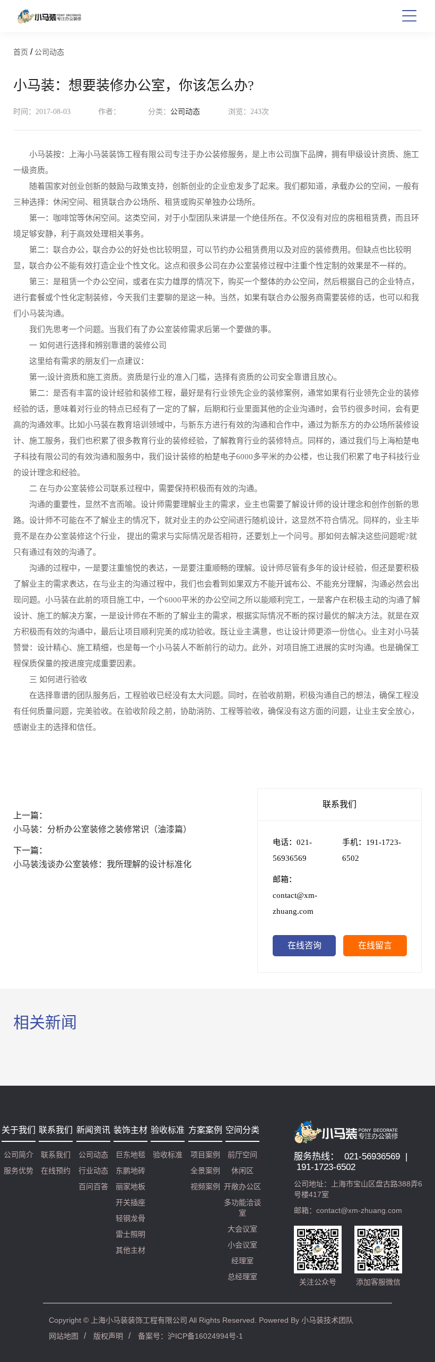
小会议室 (242, 1245)
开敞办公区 (242, 1186)
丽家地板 (130, 1186)
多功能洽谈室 (242, 1207)
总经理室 (242, 1276)
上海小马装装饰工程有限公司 (139, 1320)
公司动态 (49, 52)
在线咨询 (304, 945)
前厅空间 (242, 1154)
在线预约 (56, 1170)
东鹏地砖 (130, 1170)
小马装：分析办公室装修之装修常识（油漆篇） (102, 829)
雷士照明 (130, 1234)
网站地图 (64, 1336)
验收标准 (167, 1154)
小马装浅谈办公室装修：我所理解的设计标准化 (102, 864)
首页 (20, 52)
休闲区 (242, 1170)
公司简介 (18, 1154)
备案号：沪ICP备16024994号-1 (190, 1336)
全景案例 (205, 1170)
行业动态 (93, 1170)
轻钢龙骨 (130, 1218)
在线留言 (375, 945)
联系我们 (56, 1154)
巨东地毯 (130, 1154)
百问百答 (93, 1186)
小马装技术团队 (327, 1320)
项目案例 (205, 1154)
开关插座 (130, 1202)
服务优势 (18, 1170)
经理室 (242, 1260)
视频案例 (205, 1186)
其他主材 (130, 1250)
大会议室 (242, 1229)
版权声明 (108, 1336)
